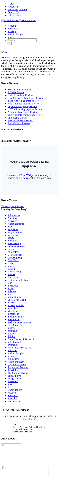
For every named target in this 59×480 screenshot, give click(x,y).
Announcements (16, 223)
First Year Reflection (18, 280)
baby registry (14, 235)
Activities (12, 221)
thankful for (13, 370)
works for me (14, 401)
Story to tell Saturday (18, 367)
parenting (12, 330)
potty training (14, 342)
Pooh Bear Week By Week (21, 339)
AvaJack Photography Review (23, 112)
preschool (12, 350)
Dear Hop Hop (15, 257)
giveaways (13, 285)
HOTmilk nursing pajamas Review (25, 109)
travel (10, 384)
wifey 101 (13, 395)
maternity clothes (16, 305)
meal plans (13, 308)
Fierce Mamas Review (19, 123)
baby (10, 226)
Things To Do (15, 378)
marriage (12, 302)
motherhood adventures (19, 322)
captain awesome (16, 246)
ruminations (13, 359)
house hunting (15, 297)
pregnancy (13, 344)
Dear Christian (15, 254)
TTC (10, 387)
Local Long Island (17, 299)
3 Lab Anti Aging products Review (25, 100)
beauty (11, 237)
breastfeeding (14, 243)
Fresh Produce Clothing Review (23, 103)
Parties (11, 333)
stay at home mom (17, 364)
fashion (11, 268)
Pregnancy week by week (20, 347)
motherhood (14, 319)
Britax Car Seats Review (20, 89)
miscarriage (13, 313)
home (10, 294)
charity (11, 249)
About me (12, 218)
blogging (12, 240)
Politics (11, 336)
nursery (11, 328)
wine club (12, 398)
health (11, 288)
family (11, 266)
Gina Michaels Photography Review (26, 98)
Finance (11, 274)
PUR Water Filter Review (20, 120)
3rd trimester (14, 215)
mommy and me (16, 316)
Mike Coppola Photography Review (26, 115)
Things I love (14, 375)
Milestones (13, 311)
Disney (11, 263)
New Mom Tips (15, 325)
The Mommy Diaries (18, 373)
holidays (12, 291)
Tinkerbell (13, 381)
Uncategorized (15, 390)
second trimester (16, 361)
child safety (13, 252)
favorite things (15, 271)
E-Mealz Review (16, 92)
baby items (13, 229)
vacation (12, 392)
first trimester (14, 277)
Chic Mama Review (18, 117)
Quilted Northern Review (20, 95)
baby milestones (15, 232)
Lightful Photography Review (22, 106)
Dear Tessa (13, 260)
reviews (11, 356)
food (10, 283)
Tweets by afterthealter (12, 206)
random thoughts (16, 353)
